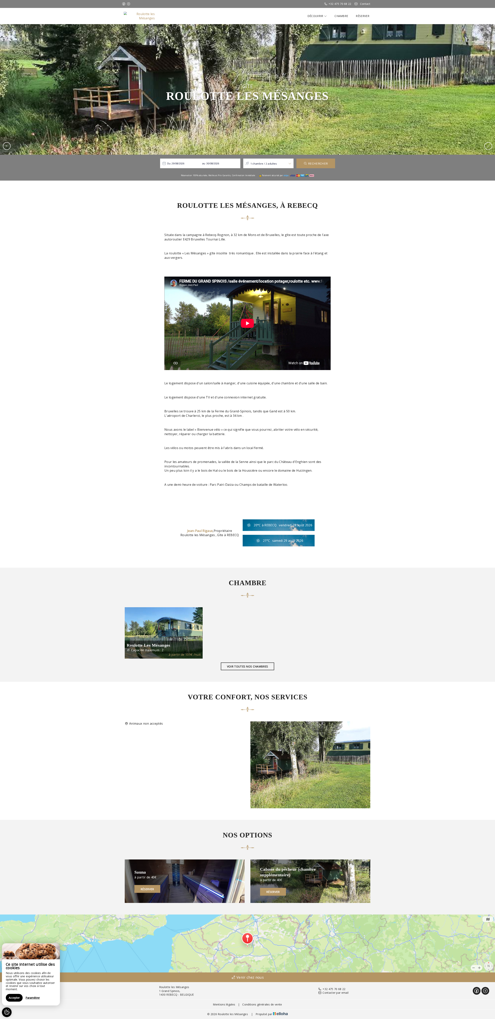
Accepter (14, 997)
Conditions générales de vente (262, 1004)
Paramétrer (33, 997)
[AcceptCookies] (7, 1012)
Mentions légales (224, 1004)
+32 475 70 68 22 (334, 989)
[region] (31, 974)
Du (169, 163)
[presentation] (7, 146)
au (203, 163)
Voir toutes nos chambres (247, 666)
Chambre (341, 16)
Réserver (362, 16)
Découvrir (315, 16)
